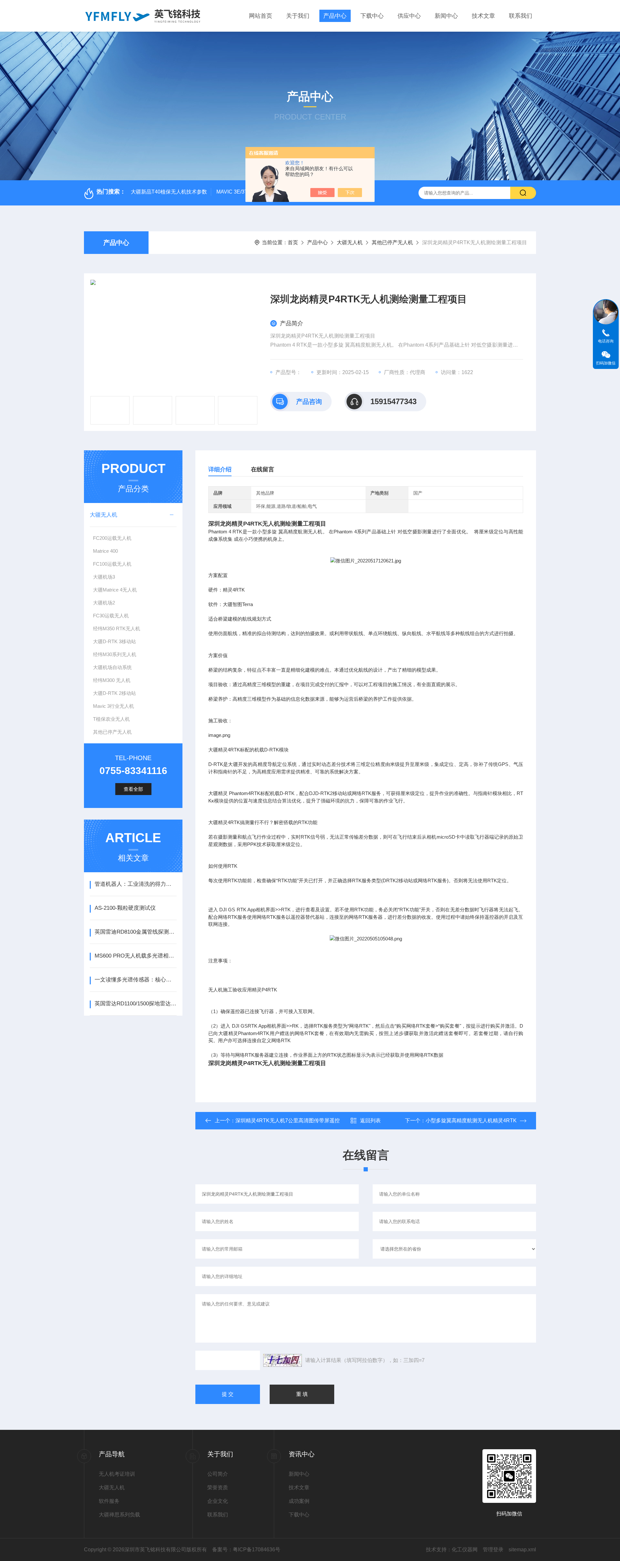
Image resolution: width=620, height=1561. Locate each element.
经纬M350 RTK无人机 (116, 628)
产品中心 (334, 16)
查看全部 (133, 789)
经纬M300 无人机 (111, 680)
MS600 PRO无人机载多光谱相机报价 (135, 956)
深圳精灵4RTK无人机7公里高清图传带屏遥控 (287, 1120)
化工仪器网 (465, 1549)
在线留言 (262, 469)
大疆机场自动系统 (112, 667)
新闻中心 (446, 16)
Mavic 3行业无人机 (113, 706)
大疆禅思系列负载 (119, 1514)
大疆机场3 (104, 577)
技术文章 (483, 16)
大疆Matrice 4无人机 (115, 589)
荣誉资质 (217, 1487)
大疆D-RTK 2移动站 (114, 693)
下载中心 (372, 16)
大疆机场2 (104, 602)
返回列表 (370, 1120)
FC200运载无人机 (112, 538)
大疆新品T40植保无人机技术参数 (169, 191)
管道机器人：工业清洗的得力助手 (135, 884)
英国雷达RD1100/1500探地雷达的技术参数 (135, 1004)
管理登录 (493, 1549)
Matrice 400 (105, 551)
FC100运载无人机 (112, 564)
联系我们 (520, 16)
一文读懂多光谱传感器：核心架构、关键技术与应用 (135, 980)
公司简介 (217, 1474)
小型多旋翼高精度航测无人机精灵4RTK (471, 1120)
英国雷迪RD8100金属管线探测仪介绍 (135, 932)
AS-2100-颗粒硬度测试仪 (125, 908)
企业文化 (217, 1501)
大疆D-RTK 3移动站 (114, 641)
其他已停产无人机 (392, 242)
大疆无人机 (350, 242)
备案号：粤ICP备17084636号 (246, 1549)
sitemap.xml (522, 1549)
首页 (293, 242)
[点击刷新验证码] (282, 1360)
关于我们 (297, 16)
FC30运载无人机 (111, 615)
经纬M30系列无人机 (114, 654)
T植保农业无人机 (111, 719)
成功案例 (299, 1501)
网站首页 (260, 16)
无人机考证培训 (117, 1474)
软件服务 (109, 1501)
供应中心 (409, 16)
